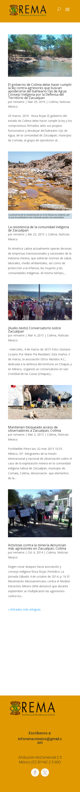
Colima (53, 102)
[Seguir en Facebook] (35, 772)
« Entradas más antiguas (24, 609)
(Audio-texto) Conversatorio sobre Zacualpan (34, 330)
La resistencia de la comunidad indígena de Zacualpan (38, 229)
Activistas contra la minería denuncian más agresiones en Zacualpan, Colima (37, 547)
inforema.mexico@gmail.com (40, 741)
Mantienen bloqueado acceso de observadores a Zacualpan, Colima (34, 429)
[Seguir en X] (45, 772)
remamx (18, 102)
